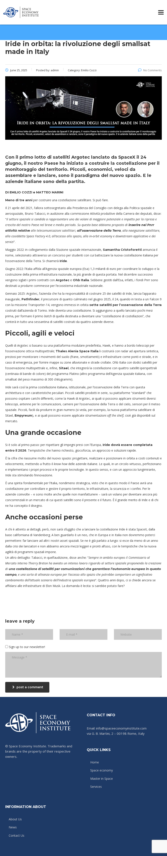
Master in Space (101, 779)
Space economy (101, 770)
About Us (15, 819)
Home (94, 762)
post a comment (30, 687)
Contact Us (16, 836)
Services (96, 787)
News (13, 827)
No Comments (152, 70)
